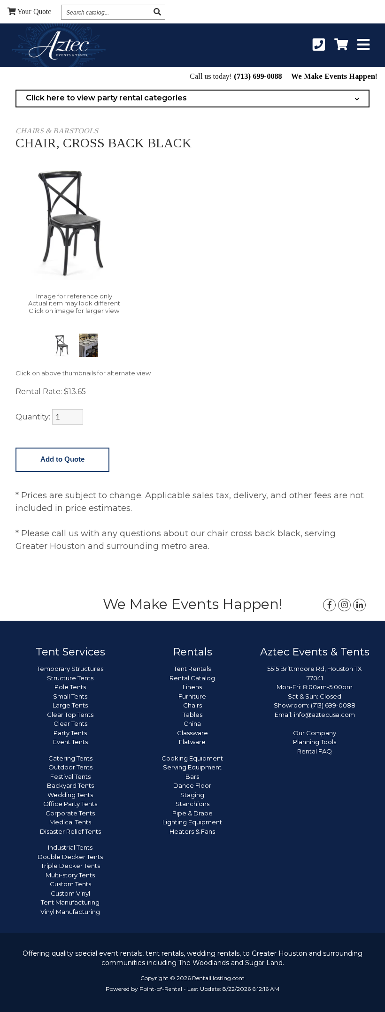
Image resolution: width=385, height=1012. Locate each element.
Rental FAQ (314, 751)
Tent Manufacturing (70, 902)
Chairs (192, 705)
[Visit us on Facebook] (329, 605)
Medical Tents (70, 822)
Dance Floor (192, 785)
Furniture (192, 696)
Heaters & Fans (192, 831)
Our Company (314, 733)
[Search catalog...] (157, 12)
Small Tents (70, 696)
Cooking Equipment (192, 758)
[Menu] (363, 45)
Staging (192, 795)
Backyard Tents (70, 785)
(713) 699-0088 (258, 76)
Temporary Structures (70, 668)
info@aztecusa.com (324, 714)
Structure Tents (70, 678)
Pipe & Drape (192, 813)
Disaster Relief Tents (70, 831)
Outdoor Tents (70, 767)
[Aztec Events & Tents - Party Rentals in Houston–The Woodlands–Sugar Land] (58, 46)
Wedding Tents (70, 795)
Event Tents (70, 742)
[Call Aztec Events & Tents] (319, 45)
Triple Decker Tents (70, 865)
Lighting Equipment (192, 822)
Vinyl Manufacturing (70, 911)
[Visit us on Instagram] (344, 605)
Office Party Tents (70, 803)
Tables (192, 714)
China (192, 723)
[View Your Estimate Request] (341, 45)
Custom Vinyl (70, 893)
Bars (192, 776)
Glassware (192, 733)
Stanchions (192, 803)
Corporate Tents (70, 813)
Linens (192, 687)
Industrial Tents (70, 847)
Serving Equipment (192, 767)
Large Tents (70, 705)
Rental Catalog (192, 678)
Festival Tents (70, 776)
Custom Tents (70, 884)
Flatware (192, 742)
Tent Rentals (192, 668)
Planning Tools (314, 742)
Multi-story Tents (70, 875)
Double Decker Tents (70, 856)
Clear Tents (70, 723)
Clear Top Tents (70, 714)
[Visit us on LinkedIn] (359, 605)
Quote (34, 11)
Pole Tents (70, 687)
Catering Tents (70, 758)
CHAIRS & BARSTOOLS (56, 131)
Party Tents (70, 733)
